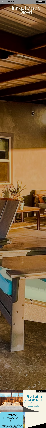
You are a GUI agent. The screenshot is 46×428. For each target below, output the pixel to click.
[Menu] (3, 2)
